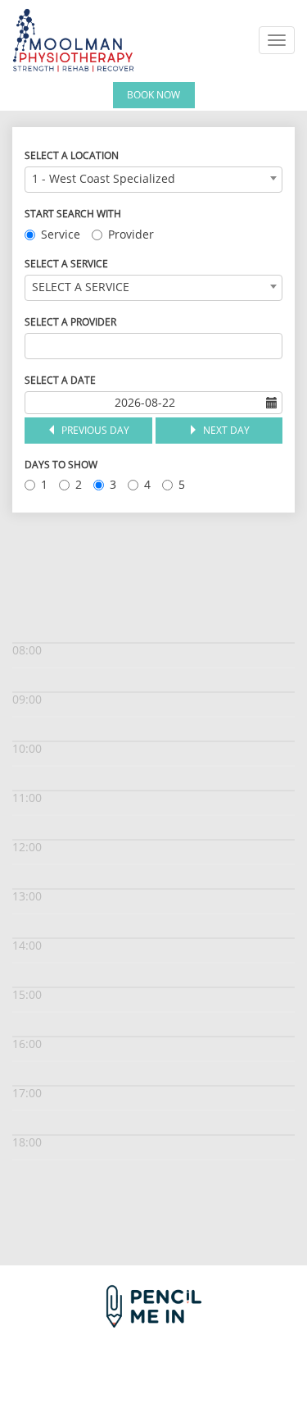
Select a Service (66, 264)
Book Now (153, 95)
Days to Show (61, 465)
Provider (131, 234)
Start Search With (73, 214)
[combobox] (153, 179)
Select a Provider (70, 322)
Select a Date (60, 380)
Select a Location (72, 155)
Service (60, 234)
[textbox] (33, 346)
